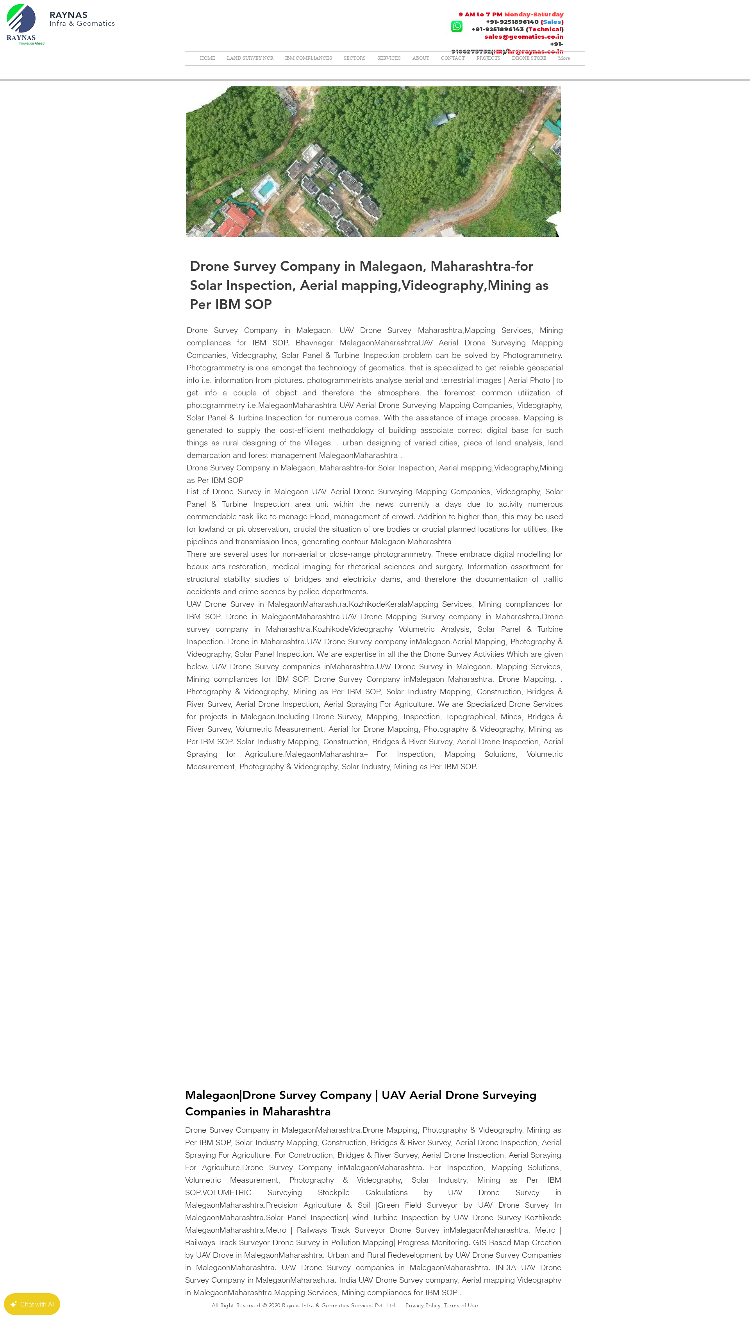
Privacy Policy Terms (433, 1305)
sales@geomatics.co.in (524, 36)
